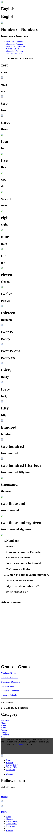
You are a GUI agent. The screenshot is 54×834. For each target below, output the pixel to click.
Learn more (20, 744)
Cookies (9, 762)
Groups (4, 732)
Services (4, 730)
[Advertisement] (27, 635)
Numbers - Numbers (14, 42)
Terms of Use (11, 767)
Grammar (5, 735)
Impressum (10, 769)
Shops (3, 723)
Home (3, 725)
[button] (27, 811)
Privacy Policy (12, 765)
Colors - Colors (12, 49)
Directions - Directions (15, 46)
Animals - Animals (14, 53)
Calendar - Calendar (14, 44)
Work (3, 728)
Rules (8, 760)
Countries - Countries (15, 51)
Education (5, 721)
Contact (4, 737)
